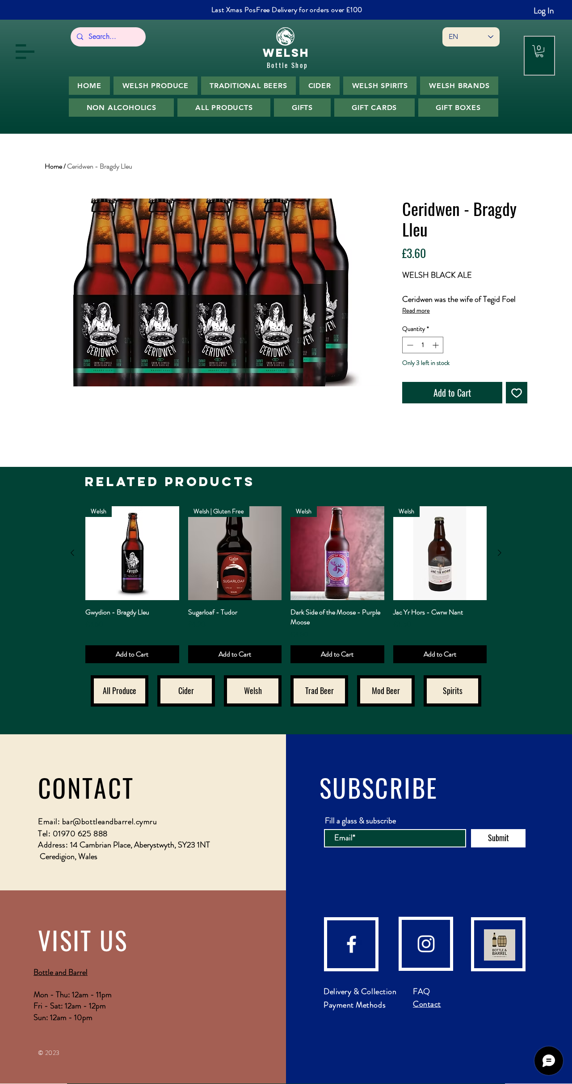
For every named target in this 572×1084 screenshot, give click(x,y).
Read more (416, 310)
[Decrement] (409, 345)
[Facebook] (351, 944)
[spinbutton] (423, 345)
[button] (25, 51)
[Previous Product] (72, 552)
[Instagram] (426, 943)
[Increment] (436, 345)
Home (53, 166)
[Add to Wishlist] (516, 392)
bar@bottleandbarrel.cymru (109, 821)
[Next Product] (499, 552)
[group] (286, 584)
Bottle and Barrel (61, 972)
